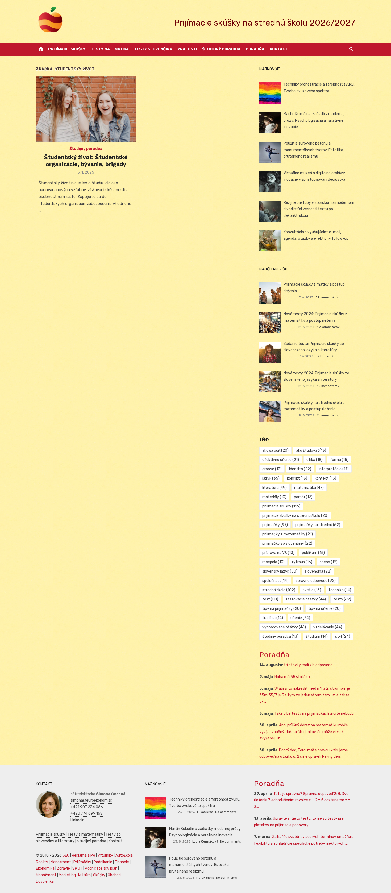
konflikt (297, 478)
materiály (274, 497)
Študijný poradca (221, 49)
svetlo (312, 590)
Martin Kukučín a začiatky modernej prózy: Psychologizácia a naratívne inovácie (314, 120)
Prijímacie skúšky (66, 49)
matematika (309, 487)
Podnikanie (103, 862)
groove (272, 469)
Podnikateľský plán (101, 868)
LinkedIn (77, 820)
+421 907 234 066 (86, 807)
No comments (225, 812)
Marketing (67, 875)
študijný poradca (280, 636)
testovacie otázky (306, 599)
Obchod (114, 875)
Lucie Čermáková (205, 841)
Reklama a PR (83, 855)
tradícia (272, 618)
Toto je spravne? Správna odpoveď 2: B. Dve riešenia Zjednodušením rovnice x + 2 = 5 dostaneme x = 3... (302, 800)
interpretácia (334, 469)
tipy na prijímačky (281, 608)
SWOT (77, 868)
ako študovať (311, 450)
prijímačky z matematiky (287, 534)
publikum (313, 553)
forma (339, 460)
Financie (122, 862)
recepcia (273, 562)
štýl (342, 636)
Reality (42, 862)
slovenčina (318, 571)
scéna (329, 562)
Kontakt (279, 49)
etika (314, 460)
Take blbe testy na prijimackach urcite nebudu (314, 713)
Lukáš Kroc (205, 812)
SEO (66, 855)
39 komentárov (327, 297)
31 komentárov (327, 415)
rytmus (302, 562)
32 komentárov (326, 356)
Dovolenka (45, 881)
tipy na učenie (324, 608)
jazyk (271, 478)
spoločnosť (275, 580)
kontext (325, 478)
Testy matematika (110, 49)
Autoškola (124, 855)
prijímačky (275, 525)
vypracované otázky (284, 627)
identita (300, 469)
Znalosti (187, 49)
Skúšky (99, 875)
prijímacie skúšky (281, 506)
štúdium (317, 636)
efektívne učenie (280, 460)
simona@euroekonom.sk (91, 800)
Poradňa (255, 49)
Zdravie (63, 868)
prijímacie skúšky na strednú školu (295, 515)
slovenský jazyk (279, 571)
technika (339, 590)
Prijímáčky (82, 862)
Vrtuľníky (105, 855)
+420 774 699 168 (86, 813)
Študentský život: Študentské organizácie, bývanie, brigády (86, 160)
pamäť (303, 497)
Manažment (61, 862)
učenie (300, 618)
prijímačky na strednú (317, 525)
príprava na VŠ (278, 553)
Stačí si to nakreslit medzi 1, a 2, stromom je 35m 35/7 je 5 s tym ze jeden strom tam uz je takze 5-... (304, 695)
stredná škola (278, 590)
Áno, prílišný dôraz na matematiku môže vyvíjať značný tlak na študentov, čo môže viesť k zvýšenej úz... (303, 731)
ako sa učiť (275, 450)
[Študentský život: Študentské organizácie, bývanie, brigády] (86, 109)
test (270, 599)
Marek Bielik (205, 877)
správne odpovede (316, 580)
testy (342, 599)
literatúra (274, 487)
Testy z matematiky (85, 834)
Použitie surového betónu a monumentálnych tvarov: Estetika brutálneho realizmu (313, 150)
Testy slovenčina (153, 49)
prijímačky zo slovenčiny (287, 543)
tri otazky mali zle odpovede (308, 665)
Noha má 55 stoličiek (292, 677)
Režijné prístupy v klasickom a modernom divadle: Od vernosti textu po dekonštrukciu (319, 209)
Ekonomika (45, 868)
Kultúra (84, 875)
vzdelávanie (327, 627)
